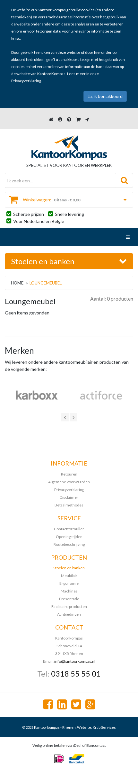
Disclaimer (69, 497)
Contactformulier (69, 528)
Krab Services (104, 727)
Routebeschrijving (69, 544)
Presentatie (69, 598)
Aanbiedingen (69, 614)
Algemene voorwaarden (69, 481)
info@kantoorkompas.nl (74, 661)
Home (17, 282)
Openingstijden (69, 536)
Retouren (69, 474)
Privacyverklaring (26, 80)
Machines (69, 591)
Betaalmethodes (69, 505)
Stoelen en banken (69, 567)
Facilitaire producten (69, 606)
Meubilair (69, 575)
